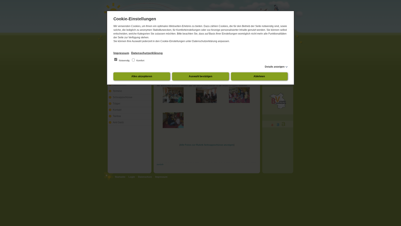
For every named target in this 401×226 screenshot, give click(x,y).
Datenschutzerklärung (147, 53)
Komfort (140, 60)
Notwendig (124, 60)
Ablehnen (259, 76)
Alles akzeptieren (141, 76)
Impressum (121, 53)
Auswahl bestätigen (200, 76)
